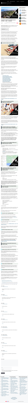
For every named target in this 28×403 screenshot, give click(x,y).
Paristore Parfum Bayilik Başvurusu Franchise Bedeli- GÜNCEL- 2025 (24, 15)
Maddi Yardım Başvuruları (12, 1)
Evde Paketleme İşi (4, 282)
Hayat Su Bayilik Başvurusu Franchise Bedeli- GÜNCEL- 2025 (24, 10)
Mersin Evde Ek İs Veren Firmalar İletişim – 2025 (6, 280)
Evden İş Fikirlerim (22, 1)
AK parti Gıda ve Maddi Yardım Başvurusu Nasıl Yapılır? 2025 (14, 384)
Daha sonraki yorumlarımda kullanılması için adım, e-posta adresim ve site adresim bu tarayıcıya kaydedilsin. (9, 371)
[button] (7, 4)
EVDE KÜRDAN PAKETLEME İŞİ (7, 80)
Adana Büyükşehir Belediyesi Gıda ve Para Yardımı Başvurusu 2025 (23, 378)
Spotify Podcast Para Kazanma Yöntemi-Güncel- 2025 (14, 378)
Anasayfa (8, 1)
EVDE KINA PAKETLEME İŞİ (6, 81)
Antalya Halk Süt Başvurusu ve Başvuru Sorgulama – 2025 (23, 385)
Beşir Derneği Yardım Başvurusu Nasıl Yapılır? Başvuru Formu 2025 (23, 387)
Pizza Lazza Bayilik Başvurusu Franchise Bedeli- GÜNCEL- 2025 (24, 23)
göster (7, 29)
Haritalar (4, 151)
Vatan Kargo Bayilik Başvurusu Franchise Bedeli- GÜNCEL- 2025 (5, 395)
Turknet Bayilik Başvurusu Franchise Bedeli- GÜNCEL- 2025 (24, 18)
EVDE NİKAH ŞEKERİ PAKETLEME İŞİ (7, 77)
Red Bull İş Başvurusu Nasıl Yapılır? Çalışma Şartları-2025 (14, 390)
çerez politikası (14, 398)
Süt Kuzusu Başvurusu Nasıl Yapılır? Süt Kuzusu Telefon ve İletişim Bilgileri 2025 (23, 390)
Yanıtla (2, 291)
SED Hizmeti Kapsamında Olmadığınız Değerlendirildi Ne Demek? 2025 (14, 381)
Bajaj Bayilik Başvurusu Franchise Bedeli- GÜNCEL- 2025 (24, 13)
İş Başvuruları (18, 1)
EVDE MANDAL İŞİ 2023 (6, 75)
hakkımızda (14, 397)
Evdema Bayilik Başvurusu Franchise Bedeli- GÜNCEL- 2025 (24, 21)
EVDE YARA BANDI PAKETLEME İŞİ (7, 76)
